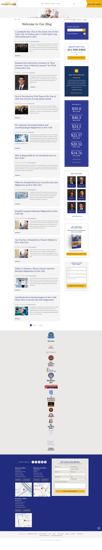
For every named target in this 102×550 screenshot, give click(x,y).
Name (58, 466)
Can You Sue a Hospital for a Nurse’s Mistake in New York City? (36, 241)
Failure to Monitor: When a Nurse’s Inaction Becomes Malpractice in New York (35, 269)
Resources (53, 3)
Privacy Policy (80, 533)
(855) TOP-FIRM (22, 476)
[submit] (74, 3)
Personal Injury (31, 103)
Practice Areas (47, 3)
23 (40, 325)
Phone (73, 471)
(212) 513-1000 (39, 474)
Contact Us (58, 3)
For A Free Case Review (76, 57)
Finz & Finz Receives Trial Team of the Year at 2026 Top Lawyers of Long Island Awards (35, 97)
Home (15, 19)
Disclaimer (73, 533)
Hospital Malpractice (32, 189)
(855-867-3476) (76, 52)
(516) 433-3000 (21, 474)
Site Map (67, 533)
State (71, 476)
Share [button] (78, 19)
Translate (72, 19)
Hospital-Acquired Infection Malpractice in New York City (36, 212)
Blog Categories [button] (72, 33)
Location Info (26, 479)
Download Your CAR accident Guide (76, 254)
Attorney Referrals (43, 533)
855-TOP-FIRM (94, 4)
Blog (50, 533)
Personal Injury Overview (34, 41)
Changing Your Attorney (32, 533)
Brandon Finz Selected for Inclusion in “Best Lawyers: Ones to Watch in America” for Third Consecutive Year (35, 65)
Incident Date (58, 476)
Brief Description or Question (61, 481)
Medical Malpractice (32, 162)
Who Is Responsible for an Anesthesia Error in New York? (35, 156)
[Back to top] (98, 528)
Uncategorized (32, 72)
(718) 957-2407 (21, 505)
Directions (18, 479)
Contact (54, 533)
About (42, 3)
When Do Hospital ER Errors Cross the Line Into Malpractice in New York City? (36, 183)
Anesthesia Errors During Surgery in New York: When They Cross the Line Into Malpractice (36, 298)
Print (84, 19)
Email (57, 471)
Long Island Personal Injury (57, 535)
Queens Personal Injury (44, 535)
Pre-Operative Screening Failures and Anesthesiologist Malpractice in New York (33, 126)
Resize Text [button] (66, 19)
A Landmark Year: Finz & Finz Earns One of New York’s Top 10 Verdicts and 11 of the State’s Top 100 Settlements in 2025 (36, 34)
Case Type (74, 466)
